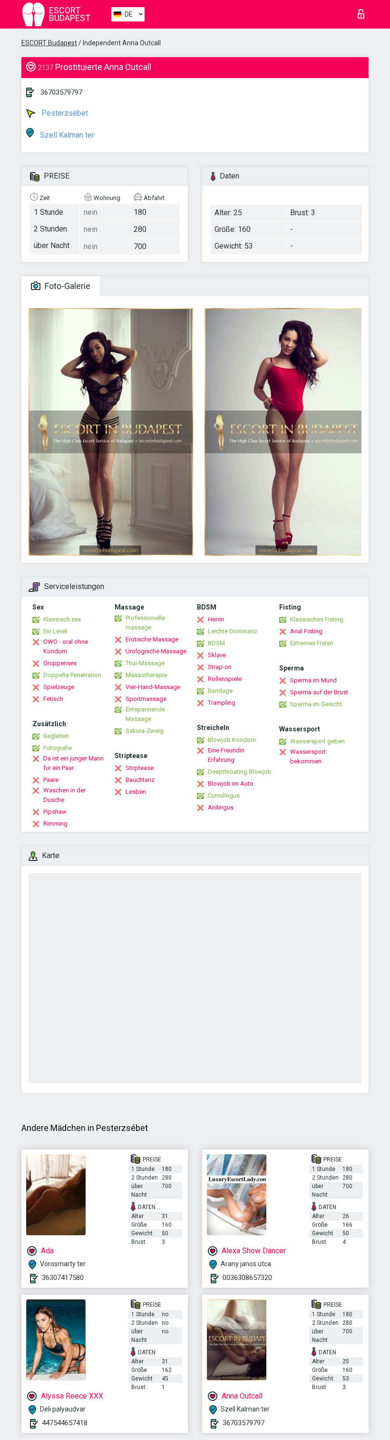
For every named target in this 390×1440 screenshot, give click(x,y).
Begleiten (56, 736)
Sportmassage (146, 698)
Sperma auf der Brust (319, 692)
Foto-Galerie (66, 286)
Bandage (220, 690)
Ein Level (55, 631)
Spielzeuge (58, 686)
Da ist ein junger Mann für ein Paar (73, 763)
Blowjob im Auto (231, 783)
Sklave (217, 655)
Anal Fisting (306, 631)
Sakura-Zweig (145, 730)
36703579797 (61, 92)
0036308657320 (247, 1277)
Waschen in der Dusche (64, 795)
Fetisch (53, 698)
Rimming (55, 823)
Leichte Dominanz (232, 631)
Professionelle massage (145, 622)
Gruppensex (60, 663)
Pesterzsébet (63, 113)
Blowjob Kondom (232, 739)
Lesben (136, 791)
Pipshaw (55, 811)
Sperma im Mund (313, 680)
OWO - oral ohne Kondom (65, 646)
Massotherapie (146, 675)
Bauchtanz (140, 779)
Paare (50, 779)
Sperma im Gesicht (316, 704)
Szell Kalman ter (66, 135)
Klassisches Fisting (316, 619)
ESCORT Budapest (49, 43)
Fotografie (57, 747)
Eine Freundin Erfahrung (226, 755)
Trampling (221, 702)
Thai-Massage (145, 663)
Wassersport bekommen (308, 756)
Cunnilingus (224, 795)
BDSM (216, 643)
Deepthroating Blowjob (240, 771)
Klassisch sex (62, 619)
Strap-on (220, 666)
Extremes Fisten (311, 643)
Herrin (216, 619)
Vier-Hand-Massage (153, 686)
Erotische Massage (152, 639)
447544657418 (65, 1423)
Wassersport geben (317, 741)
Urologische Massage (156, 651)
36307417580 (63, 1277)
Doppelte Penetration (72, 675)
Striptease (140, 767)
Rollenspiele (225, 678)
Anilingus (221, 807)
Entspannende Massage (145, 714)
